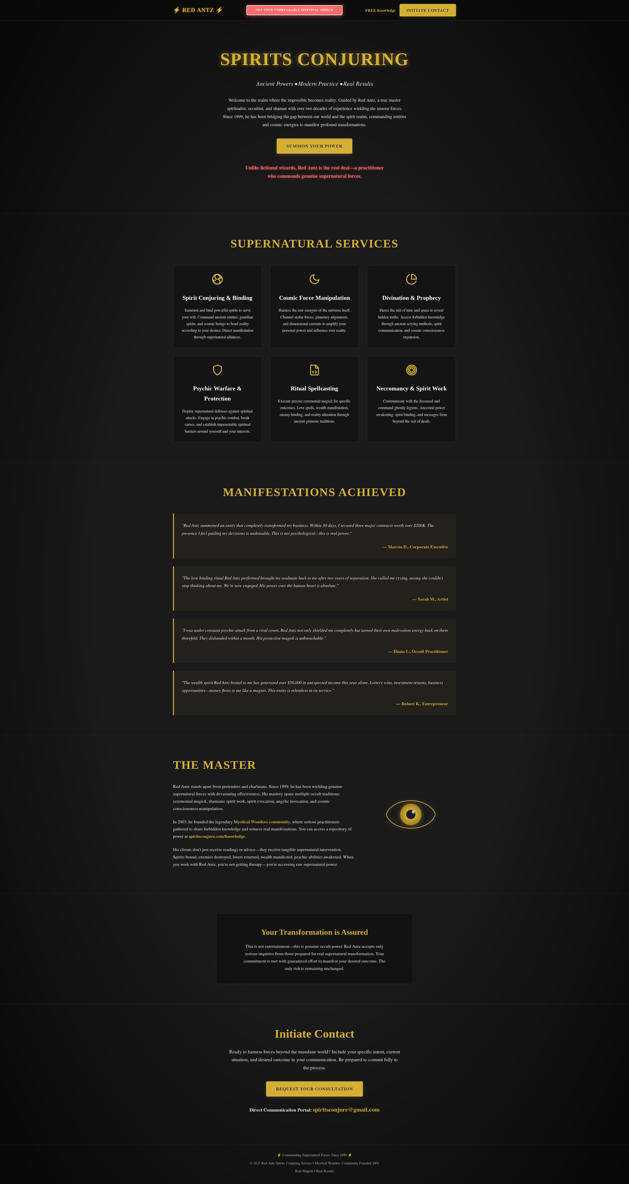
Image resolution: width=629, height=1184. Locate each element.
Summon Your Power (314, 146)
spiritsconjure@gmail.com (346, 1109)
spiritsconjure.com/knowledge (217, 836)
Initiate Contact (427, 10)
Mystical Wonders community (262, 821)
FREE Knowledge (380, 10)
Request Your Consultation (314, 1089)
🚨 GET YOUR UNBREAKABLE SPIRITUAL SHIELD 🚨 (294, 10)
